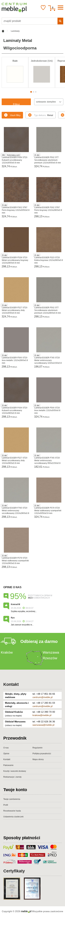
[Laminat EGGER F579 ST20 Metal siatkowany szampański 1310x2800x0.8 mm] (16, 540)
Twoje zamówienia (11, 799)
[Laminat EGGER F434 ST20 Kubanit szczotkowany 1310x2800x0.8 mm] (16, 389)
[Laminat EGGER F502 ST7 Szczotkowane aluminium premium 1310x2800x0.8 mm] (48, 289)
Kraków (7, 652)
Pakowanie (8, 765)
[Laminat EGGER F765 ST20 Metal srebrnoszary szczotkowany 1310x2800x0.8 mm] (16, 490)
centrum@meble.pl (42, 697)
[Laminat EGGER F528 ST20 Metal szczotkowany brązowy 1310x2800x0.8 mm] (16, 239)
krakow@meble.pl (41, 715)
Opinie (6, 753)
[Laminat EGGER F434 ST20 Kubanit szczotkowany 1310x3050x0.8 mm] (16, 139)
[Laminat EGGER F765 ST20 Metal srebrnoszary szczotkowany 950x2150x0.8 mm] (48, 439)
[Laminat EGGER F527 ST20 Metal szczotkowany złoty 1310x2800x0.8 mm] (16, 439)
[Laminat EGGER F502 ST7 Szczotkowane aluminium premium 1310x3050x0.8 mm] (48, 139)
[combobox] (48, 101)
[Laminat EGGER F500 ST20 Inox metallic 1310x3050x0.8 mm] (48, 389)
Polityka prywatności (41, 753)
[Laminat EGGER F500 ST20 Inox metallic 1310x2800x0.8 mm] (16, 339)
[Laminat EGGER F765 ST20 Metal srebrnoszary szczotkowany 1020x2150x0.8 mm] (48, 339)
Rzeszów (50, 658)
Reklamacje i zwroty (12, 777)
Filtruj (16, 104)
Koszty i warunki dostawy (14, 771)
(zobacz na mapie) (13, 716)
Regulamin (37, 748)
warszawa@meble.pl (43, 725)
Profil (5, 805)
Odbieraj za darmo (39, 641)
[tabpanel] (15, 72)
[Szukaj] (60, 21)
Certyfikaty (14, 871)
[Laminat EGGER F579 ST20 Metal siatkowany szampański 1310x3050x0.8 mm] (48, 490)
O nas (6, 748)
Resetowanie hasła (12, 811)
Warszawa (51, 652)
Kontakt (11, 684)
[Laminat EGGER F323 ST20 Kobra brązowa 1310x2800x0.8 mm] (48, 239)
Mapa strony (38, 759)
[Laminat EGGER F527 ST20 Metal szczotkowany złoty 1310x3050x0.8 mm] (16, 289)
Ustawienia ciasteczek (13, 816)
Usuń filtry (15, 115)
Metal (43, 115)
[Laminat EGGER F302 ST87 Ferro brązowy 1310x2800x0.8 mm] (48, 189)
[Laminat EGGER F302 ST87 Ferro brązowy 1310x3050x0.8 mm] (16, 189)
